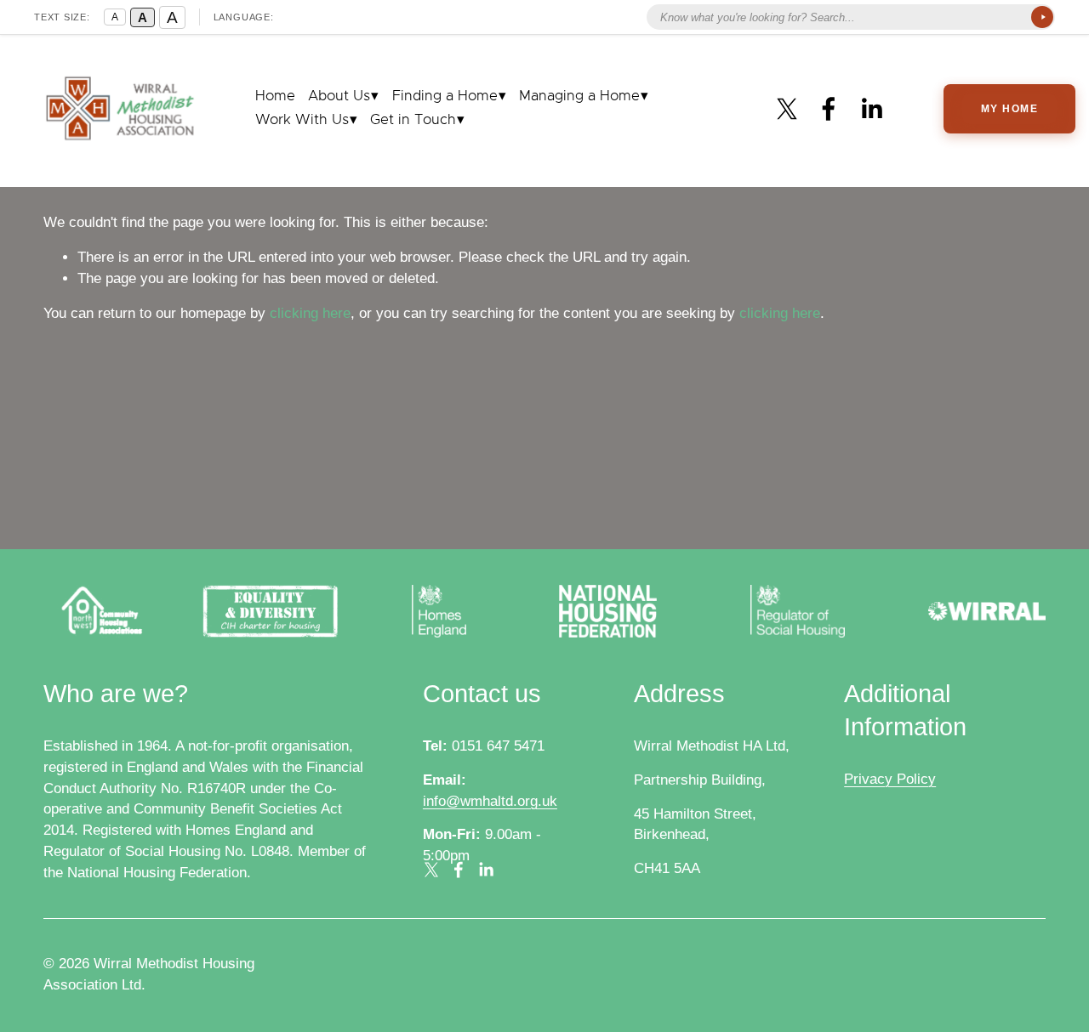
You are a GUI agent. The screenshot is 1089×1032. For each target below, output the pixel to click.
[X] (787, 108)
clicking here (310, 313)
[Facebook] (828, 108)
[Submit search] (1042, 17)
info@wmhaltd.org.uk (490, 801)
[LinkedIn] (871, 108)
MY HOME (1010, 109)
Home (275, 96)
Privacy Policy (890, 779)
